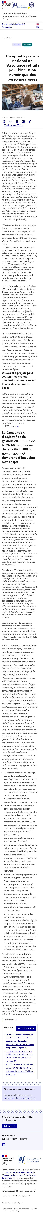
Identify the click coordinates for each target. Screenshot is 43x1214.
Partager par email (23, 121)
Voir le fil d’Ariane (8, 38)
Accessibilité (6, 1203)
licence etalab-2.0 (11, 1211)
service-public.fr (8, 1196)
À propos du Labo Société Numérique (13, 25)
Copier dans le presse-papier (30, 121)
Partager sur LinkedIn (17, 121)
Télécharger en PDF (12, 125)
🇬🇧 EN (37, 25)
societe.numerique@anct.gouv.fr (18, 1098)
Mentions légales (17, 1203)
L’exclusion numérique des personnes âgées (19, 173)
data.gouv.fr (23, 1196)
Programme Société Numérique (18, 1172)
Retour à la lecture (26, 1028)
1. (20, 1041)
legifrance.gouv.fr (9, 1191)
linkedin (3, 1144)
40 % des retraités (27, 237)
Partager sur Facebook (4, 121)
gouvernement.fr (26, 1191)
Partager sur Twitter (10, 121)
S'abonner (8, 1126)
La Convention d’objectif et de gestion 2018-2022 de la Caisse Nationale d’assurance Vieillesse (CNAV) (17, 338)
